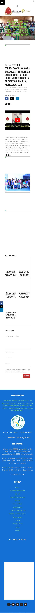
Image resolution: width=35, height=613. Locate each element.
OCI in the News (13, 89)
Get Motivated (17, 507)
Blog (6, 89)
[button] (34, 1)
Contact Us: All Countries (17, 514)
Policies (17, 530)
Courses (17, 520)
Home (17, 487)
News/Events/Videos (17, 497)
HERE (23, 474)
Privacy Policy (17, 524)
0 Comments (17, 91)
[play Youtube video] (17, 120)
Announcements (22, 87)
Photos (17, 500)
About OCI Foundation (17, 491)
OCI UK (17, 494)
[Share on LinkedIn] (17, 98)
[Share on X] (12, 98)
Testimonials (17, 517)
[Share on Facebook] (6, 98)
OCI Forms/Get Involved (17, 510)
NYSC (17, 527)
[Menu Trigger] (2, 2)
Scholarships (17, 504)
